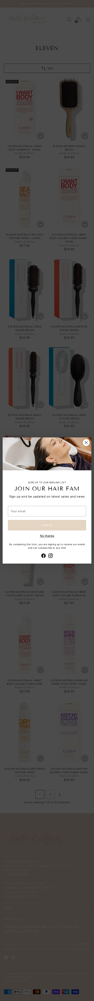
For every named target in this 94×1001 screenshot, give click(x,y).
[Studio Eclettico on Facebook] (43, 556)
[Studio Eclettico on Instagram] (50, 556)
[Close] (86, 442)
